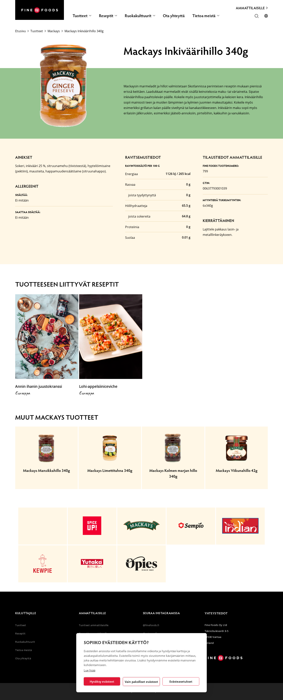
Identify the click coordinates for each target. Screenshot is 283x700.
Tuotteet (80, 15)
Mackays (54, 31)
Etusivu (20, 31)
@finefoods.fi (151, 625)
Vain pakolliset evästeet (141, 682)
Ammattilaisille (250, 8)
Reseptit (106, 15)
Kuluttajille (25, 613)
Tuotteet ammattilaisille (93, 625)
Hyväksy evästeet (102, 681)
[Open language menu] (266, 16)
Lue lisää (89, 670)
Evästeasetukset (180, 681)
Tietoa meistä (203, 15)
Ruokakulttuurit (138, 15)
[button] (257, 16)
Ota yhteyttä (174, 15)
